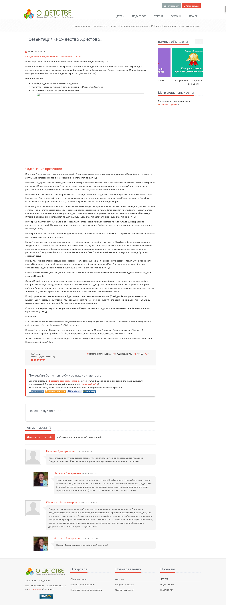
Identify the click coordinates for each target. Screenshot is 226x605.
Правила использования (82, 584)
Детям (120, 16)
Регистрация (172, 5)
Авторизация (192, 5)
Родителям (167, 584)
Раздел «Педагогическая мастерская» (129, 25)
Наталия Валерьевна (100, 353)
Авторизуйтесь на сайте (41, 436)
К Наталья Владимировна (63, 502)
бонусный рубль (89, 384)
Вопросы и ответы (124, 584)
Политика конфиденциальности (86, 589)
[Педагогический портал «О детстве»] (48, 17)
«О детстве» (34, 588)
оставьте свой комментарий (65, 380)
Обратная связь (78, 579)
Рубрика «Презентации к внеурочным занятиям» (176, 25)
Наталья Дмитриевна (60, 451)
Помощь (176, 16)
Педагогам (139, 16)
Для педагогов (100, 25)
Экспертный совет (124, 589)
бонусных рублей (168, 104)
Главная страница (81, 25)
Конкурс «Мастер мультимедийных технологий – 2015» (53, 56)
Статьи (158, 16)
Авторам (119, 579)
